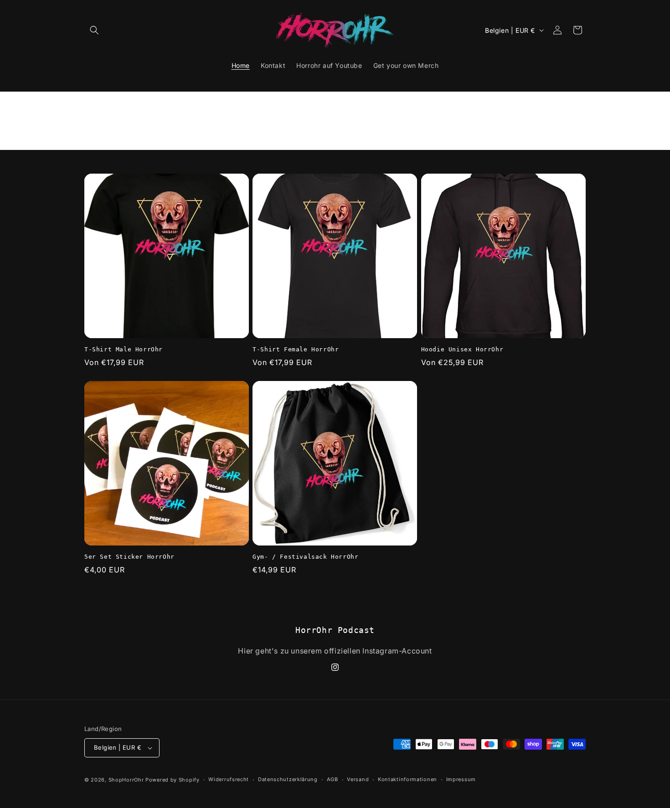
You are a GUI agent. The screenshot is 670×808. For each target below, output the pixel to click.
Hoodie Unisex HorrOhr (462, 349)
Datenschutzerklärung (288, 779)
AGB (332, 779)
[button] (94, 30)
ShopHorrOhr (126, 780)
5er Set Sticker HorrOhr (129, 556)
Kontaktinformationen (407, 779)
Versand (358, 779)
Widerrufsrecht (228, 779)
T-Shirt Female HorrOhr (296, 349)
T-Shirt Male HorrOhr (123, 349)
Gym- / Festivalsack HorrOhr (305, 556)
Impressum (461, 779)
